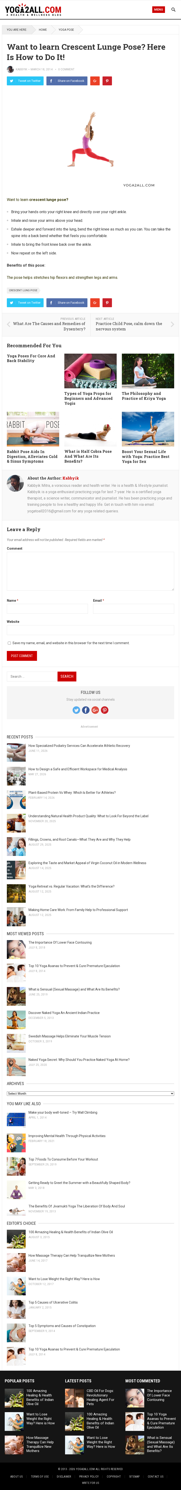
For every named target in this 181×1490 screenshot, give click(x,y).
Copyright (114, 1476)
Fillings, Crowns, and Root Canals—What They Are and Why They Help (80, 839)
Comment (14, 548)
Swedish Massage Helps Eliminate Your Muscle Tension (70, 1036)
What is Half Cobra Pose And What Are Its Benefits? (88, 456)
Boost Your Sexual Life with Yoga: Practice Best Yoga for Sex (145, 456)
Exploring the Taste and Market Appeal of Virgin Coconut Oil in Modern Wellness (87, 863)
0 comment (66, 69)
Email (98, 600)
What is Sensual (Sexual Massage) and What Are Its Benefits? (74, 989)
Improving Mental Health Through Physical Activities (67, 1136)
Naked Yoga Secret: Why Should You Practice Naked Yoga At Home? (79, 1060)
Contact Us (155, 1476)
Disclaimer (64, 1476)
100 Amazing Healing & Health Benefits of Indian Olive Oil (71, 1232)
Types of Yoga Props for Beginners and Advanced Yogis (88, 398)
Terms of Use (40, 1476)
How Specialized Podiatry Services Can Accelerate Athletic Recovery (79, 746)
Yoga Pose (66, 29)
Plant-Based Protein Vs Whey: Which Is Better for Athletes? (72, 792)
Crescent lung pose (23, 290)
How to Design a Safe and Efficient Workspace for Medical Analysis (78, 769)
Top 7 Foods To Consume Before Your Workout (63, 1159)
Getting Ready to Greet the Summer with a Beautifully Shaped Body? (79, 1183)
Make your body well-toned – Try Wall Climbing (63, 1112)
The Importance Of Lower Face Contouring (60, 942)
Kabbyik (21, 69)
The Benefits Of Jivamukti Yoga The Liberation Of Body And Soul (77, 1206)
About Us (16, 1476)
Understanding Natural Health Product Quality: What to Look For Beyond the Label (88, 816)
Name (12, 600)
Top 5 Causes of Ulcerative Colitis (53, 1302)
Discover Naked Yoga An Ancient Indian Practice (64, 1013)
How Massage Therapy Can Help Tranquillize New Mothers (72, 1255)
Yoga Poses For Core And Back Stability (31, 358)
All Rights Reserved (109, 1469)
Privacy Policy (89, 1476)
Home (43, 29)
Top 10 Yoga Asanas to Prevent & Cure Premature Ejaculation (74, 966)
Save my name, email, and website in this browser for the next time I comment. (71, 643)
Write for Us (90, 1483)
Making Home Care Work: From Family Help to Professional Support (78, 910)
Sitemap (134, 1476)
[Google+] (95, 80)
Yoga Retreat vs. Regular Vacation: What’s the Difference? (72, 886)
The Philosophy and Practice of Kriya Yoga (144, 396)
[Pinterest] (107, 80)
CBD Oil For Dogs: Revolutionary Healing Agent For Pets (100, 1397)
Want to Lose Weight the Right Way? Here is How (64, 1279)
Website (13, 622)
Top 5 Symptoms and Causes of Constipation (62, 1326)
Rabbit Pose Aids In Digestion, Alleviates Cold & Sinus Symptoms (32, 456)
